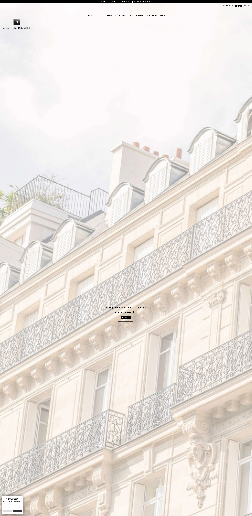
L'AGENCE (90, 15)
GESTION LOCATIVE (125, 15)
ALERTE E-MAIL (152, 15)
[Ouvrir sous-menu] (103, 15)
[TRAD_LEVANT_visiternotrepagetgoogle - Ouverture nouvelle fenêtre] (241, 6)
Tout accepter (17, 511)
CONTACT (163, 15)
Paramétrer (7, 511)
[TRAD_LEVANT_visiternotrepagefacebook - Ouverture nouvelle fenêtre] (236, 6)
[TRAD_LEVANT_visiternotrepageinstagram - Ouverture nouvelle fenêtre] (238, 6)
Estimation (139, 15)
